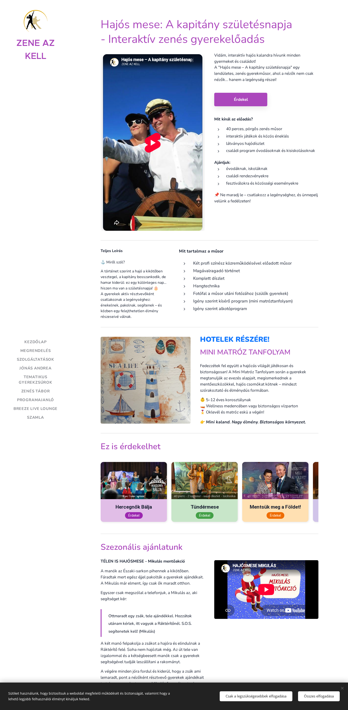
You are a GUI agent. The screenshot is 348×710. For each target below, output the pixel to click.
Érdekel (133, 515)
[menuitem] (35, 342)
